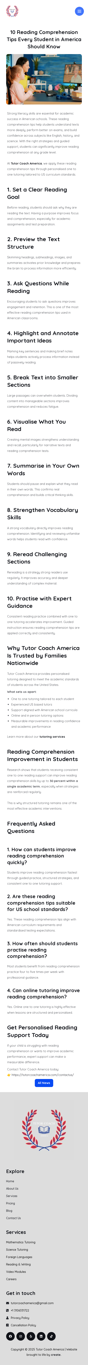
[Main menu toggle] (79, 11)
